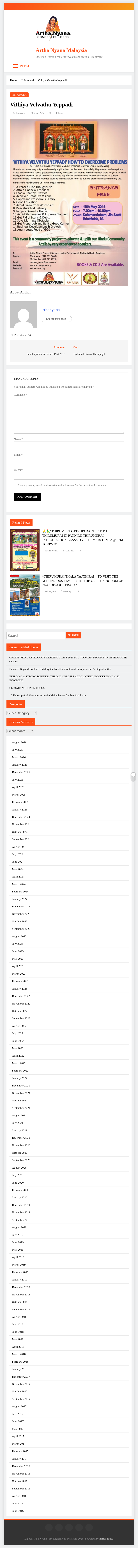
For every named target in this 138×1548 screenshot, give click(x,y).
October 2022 (19, 1011)
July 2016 (17, 1503)
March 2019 (19, 1264)
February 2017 (20, 1451)
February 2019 (20, 1272)
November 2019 (21, 1212)
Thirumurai (19, 94)
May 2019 (18, 1249)
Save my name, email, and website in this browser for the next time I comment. (62, 485)
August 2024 (19, 846)
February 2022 (20, 1070)
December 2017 (21, 1376)
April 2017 (18, 1436)
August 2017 (19, 1406)
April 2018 (18, 1346)
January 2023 (19, 988)
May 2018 (18, 1339)
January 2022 (19, 1078)
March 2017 (19, 1443)
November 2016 (21, 1473)
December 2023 (21, 906)
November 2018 (21, 1294)
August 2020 (19, 1167)
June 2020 (18, 1182)
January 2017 (19, 1458)
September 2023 (21, 928)
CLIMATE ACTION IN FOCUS (27, 688)
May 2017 (18, 1428)
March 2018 (19, 1354)
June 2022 (18, 1040)
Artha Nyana (51, 550)
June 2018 (18, 1331)
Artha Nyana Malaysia (61, 50)
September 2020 (21, 1160)
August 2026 (19, 742)
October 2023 (19, 921)
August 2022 (19, 1025)
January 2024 (19, 899)
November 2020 (21, 1145)
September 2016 (21, 1488)
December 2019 (21, 1205)
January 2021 (19, 1130)
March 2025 (19, 794)
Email (18, 454)
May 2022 (18, 1048)
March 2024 (19, 884)
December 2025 (21, 772)
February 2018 (20, 1361)
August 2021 (19, 1115)
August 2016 (19, 1495)
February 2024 (20, 891)
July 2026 (17, 749)
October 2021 (19, 1100)
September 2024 (21, 839)
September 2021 (21, 1107)
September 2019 (21, 1220)
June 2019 (18, 1242)
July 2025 (17, 779)
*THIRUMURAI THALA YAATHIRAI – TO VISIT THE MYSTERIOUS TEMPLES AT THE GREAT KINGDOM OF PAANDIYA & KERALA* (82, 581)
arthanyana (19, 113)
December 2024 (21, 817)
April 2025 (18, 787)
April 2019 (18, 1257)
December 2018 (21, 1287)
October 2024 (19, 831)
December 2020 (21, 1137)
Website (18, 469)
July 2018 (17, 1324)
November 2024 (21, 824)
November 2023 (21, 913)
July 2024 (17, 854)
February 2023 (20, 981)
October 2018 (19, 1301)
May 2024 (18, 869)
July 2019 (17, 1234)
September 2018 (21, 1309)
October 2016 (19, 1481)
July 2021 (17, 1122)
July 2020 (17, 1175)
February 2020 (20, 1190)
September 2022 (21, 1018)
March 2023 (19, 973)
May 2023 (18, 958)
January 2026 (19, 764)
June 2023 (18, 951)
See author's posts (56, 318)
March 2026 (19, 757)
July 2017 (17, 1414)
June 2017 (18, 1421)
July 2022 (17, 1033)
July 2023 (17, 943)
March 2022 (19, 1063)
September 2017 (21, 1399)
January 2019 (19, 1279)
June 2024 (18, 861)
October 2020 (19, 1152)
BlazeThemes (106, 1538)
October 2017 (19, 1391)
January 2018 (19, 1369)
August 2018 (19, 1316)
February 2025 (20, 802)
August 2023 (19, 936)
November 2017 (21, 1384)
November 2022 (21, 1003)
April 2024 (18, 876)
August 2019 (19, 1227)
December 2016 (21, 1466)
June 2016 (18, 1510)
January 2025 (19, 809)
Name (18, 439)
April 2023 (18, 966)
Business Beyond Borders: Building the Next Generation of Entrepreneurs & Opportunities (60, 669)
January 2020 (19, 1197)
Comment (20, 394)
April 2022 (18, 1055)
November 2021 (21, 1093)
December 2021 (21, 1085)
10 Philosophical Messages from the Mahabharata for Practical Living (48, 695)
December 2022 (21, 996)
